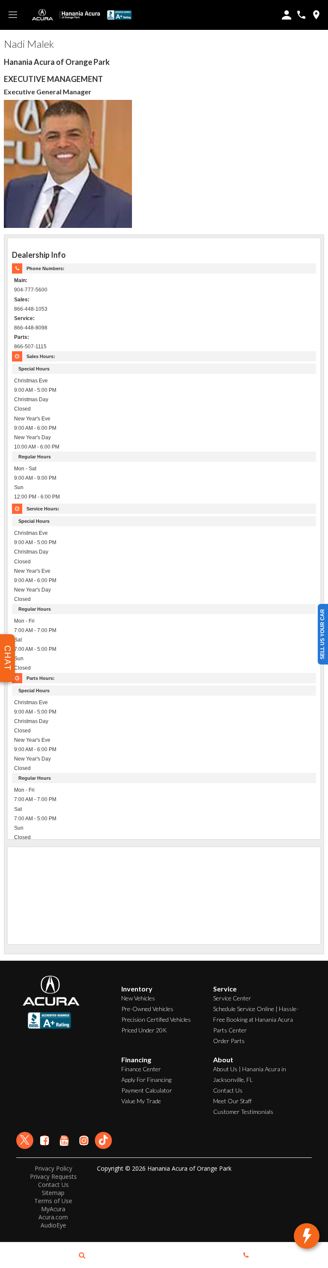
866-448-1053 (30, 309)
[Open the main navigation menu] (13, 15)
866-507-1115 (30, 346)
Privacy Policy (53, 1168)
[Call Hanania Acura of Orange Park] (301, 14)
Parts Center (230, 1030)
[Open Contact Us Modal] (246, 1255)
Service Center (232, 998)
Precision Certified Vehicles (156, 1019)
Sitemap (53, 1193)
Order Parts (229, 1040)
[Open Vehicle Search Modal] (82, 1255)
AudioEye (53, 1225)
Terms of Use (53, 1201)
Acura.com (53, 1217)
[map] (316, 14)
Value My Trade (141, 1101)
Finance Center (141, 1069)
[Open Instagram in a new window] (83, 1140)
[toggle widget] (306, 1236)
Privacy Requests (53, 1176)
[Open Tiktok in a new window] (103, 1140)
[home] (80, 14)
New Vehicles (138, 998)
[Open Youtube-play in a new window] (64, 1140)
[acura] (43, 15)
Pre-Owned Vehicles (147, 1008)
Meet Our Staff (232, 1101)
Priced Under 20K (144, 1030)
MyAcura (53, 1209)
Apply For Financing (146, 1079)
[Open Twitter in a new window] (24, 1140)
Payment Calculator (146, 1090)
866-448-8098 (30, 327)
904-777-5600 (30, 289)
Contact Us (228, 1090)
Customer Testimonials (243, 1111)
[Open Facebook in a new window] (44, 1140)
